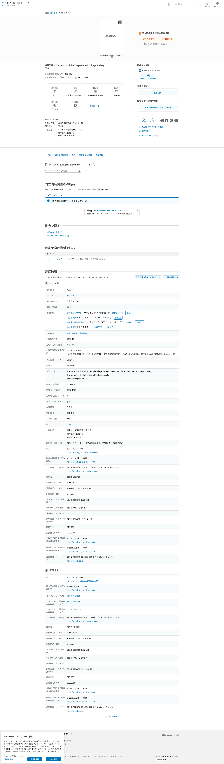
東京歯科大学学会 (74, 313)
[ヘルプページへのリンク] (112, 56)
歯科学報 (53, 12)
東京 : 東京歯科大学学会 (77, 333)
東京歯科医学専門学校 (76, 322)
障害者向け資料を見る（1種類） (158, 107)
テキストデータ (73, 601)
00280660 (127, 322)
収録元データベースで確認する (160, 39)
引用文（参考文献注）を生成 (152, 127)
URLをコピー (152, 122)
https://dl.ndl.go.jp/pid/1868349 (81, 551)
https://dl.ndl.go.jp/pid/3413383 (81, 461)
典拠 (128, 313)
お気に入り (143, 122)
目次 (49, 155)
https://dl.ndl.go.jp (75, 560)
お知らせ (85, 756)
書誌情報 (99, 155)
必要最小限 (35, 759)
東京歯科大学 (72, 317)
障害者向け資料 (85, 155)
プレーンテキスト (58, 258)
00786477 (117, 313)
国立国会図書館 (61, 155)
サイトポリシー (116, 756)
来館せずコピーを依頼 (148, 78)
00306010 (106, 317)
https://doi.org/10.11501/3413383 (81, 452)
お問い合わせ (75, 756)
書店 (73, 155)
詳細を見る (94, 105)
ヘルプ (207, 6)
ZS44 (69, 424)
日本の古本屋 (54, 232)
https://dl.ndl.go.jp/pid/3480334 (81, 542)
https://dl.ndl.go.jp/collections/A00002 (84, 471)
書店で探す (158, 92)
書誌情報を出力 (147, 131)
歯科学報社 (71, 326)
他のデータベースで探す (151, 135)
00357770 (98, 326)
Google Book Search (57, 235)
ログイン (217, 6)
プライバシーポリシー (100, 756)
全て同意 (53, 759)
